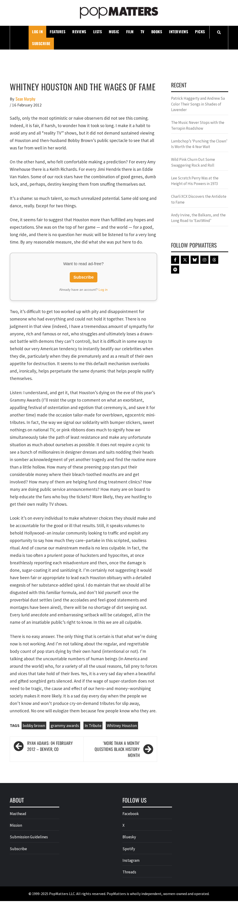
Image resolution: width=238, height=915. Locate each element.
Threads (129, 872)
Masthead (18, 813)
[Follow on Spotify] (175, 269)
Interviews (178, 31)
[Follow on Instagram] (204, 260)
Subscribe (41, 43)
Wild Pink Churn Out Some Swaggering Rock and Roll (193, 162)
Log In (37, 31)
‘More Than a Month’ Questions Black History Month (117, 749)
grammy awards (65, 725)
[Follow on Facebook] (175, 260)
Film (130, 31)
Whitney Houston (122, 725)
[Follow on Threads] (214, 260)
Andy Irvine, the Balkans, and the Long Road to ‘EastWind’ (198, 217)
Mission (16, 825)
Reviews (79, 31)
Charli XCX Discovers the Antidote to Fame (198, 199)
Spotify (128, 848)
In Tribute (93, 725)
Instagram (130, 860)
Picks (200, 31)
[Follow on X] (185, 260)
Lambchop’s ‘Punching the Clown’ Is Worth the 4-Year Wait (199, 144)
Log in (103, 289)
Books (156, 31)
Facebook (130, 813)
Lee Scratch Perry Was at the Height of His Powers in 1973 (194, 180)
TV (142, 31)
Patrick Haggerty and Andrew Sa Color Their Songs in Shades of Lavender (198, 104)
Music (114, 31)
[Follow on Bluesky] (195, 260)
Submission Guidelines (29, 836)
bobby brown (34, 725)
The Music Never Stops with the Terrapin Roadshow (197, 125)
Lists (97, 31)
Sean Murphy (25, 99)
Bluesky (129, 836)
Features (57, 31)
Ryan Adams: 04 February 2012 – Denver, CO (50, 746)
